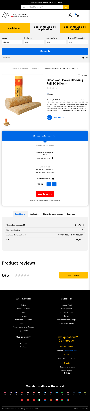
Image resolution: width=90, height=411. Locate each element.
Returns (23, 323)
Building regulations (66, 323)
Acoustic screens (66, 312)
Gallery (23, 305)
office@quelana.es (46, 172)
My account (23, 331)
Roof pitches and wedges (67, 320)
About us (23, 343)
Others (66, 316)
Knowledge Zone (23, 309)
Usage (4, 38)
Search (45, 51)
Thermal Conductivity (77, 38)
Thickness (28, 38)
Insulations (24, 68)
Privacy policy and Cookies (23, 327)
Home (15, 68)
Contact (23, 347)
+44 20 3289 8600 (46, 169)
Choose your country (81, 409)
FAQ (23, 312)
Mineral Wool (67, 305)
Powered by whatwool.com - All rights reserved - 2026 (20, 409)
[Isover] (67, 94)
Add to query (45, 194)
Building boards (67, 309)
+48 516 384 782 (55, 2)
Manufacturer (52, 38)
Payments (23, 316)
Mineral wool (36, 68)
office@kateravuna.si (67, 367)
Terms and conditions (23, 320)
